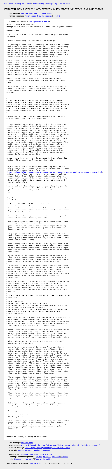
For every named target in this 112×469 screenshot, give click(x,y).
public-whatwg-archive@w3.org (45, 4)
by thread (47, 457)
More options (47, 13)
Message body (27, 13)
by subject (56, 457)
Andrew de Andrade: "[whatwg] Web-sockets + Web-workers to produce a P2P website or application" (60, 445)
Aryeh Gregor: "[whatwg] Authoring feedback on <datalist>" (47, 448)
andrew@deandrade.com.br (38, 22)
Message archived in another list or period (34, 450)
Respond (37, 13)
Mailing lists (19, 4)
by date (39, 457)
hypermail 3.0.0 (34, 463)
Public (28, 4)
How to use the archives (23, 459)
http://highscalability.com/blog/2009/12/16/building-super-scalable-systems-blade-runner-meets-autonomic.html (54, 172)
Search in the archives (43, 459)
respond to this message (28, 454)
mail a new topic (46, 454)
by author (64, 457)
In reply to (57, 16)
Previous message (44, 16)
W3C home (8, 4)
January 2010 (64, 4)
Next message (30, 16)
